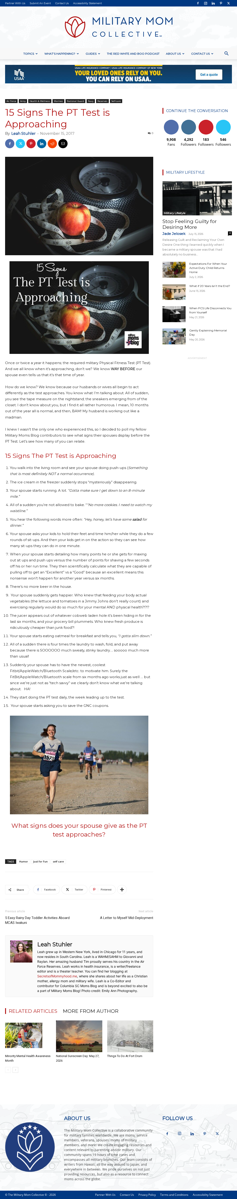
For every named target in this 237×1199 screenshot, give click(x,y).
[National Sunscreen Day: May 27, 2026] (79, 1036)
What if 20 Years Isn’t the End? (209, 286)
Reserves (102, 101)
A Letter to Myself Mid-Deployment (126, 918)
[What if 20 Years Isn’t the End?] (174, 292)
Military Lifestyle (174, 213)
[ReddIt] (52, 143)
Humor (23, 861)
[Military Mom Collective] (118, 27)
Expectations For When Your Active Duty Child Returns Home (208, 268)
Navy (91, 101)
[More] (122, 889)
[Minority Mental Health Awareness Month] (28, 1036)
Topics (28, 53)
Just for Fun (40, 861)
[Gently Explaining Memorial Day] (174, 336)
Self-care (116, 101)
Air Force (11, 101)
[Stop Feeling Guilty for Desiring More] (197, 198)
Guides (91, 53)
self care (58, 861)
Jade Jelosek (173, 233)
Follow (188, 121)
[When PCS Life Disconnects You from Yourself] (174, 314)
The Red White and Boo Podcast (133, 53)
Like (171, 121)
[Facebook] (197, 3)
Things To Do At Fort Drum (124, 1056)
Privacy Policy (147, 1195)
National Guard (75, 101)
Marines (58, 101)
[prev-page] (8, 1070)
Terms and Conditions (174, 1195)
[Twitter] (228, 3)
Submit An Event (40, 3)
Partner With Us (15, 3)
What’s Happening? (59, 53)
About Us (173, 53)
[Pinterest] (220, 3)
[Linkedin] (213, 3)
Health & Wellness (40, 101)
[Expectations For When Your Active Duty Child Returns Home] (174, 270)
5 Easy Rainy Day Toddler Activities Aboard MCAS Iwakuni (37, 920)
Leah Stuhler (23, 133)
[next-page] (15, 1070)
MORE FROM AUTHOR (90, 1011)
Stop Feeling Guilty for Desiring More (189, 224)
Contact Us (62, 3)
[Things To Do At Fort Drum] (130, 1036)
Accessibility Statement (87, 3)
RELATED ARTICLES (33, 1011)
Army (23, 101)
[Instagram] (205, 3)
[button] (226, 54)
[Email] (63, 143)
